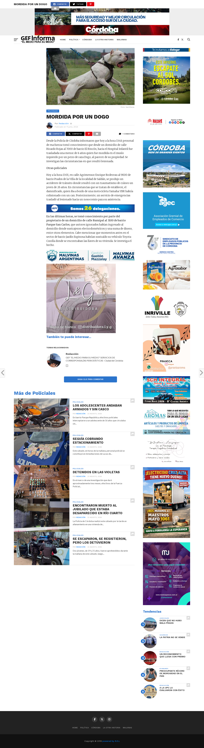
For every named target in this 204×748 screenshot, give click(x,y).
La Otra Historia (104, 39)
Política (73, 39)
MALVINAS (122, 39)
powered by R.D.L (111, 741)
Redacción (64, 123)
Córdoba (87, 39)
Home (63, 39)
